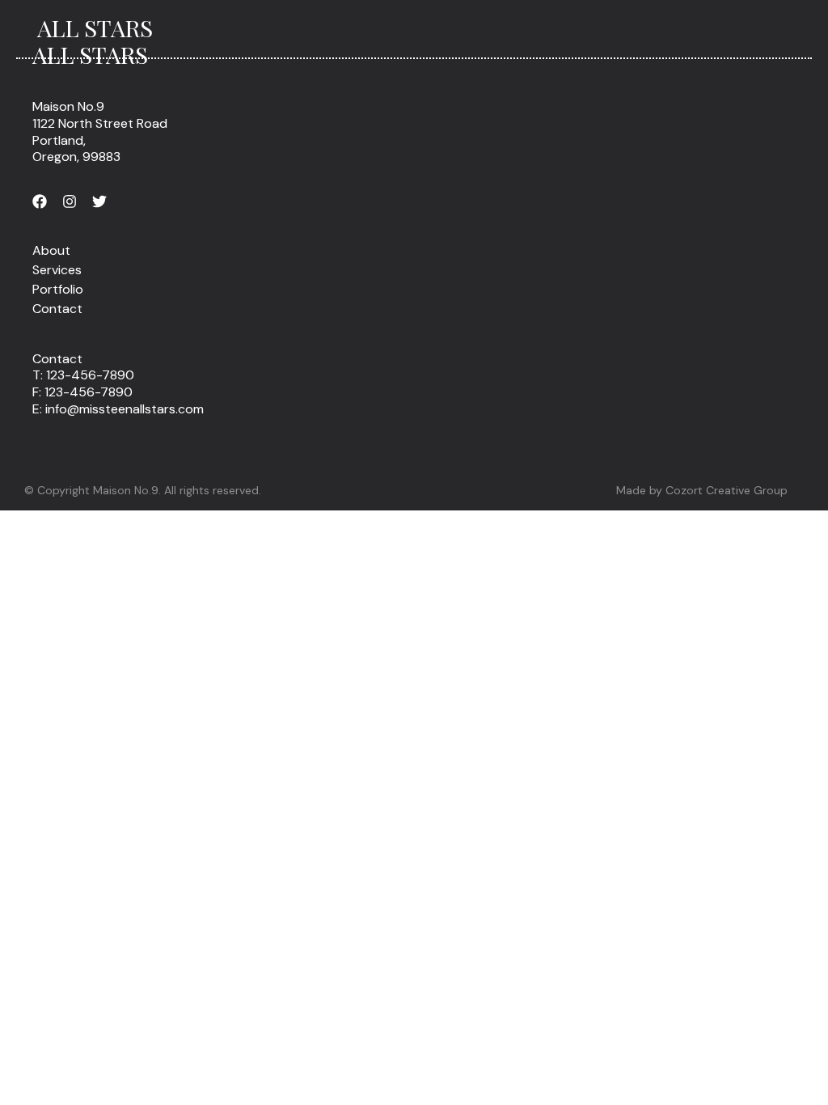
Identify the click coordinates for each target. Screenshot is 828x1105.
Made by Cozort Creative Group (702, 490)
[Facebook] (39, 201)
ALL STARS (95, 27)
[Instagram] (69, 201)
